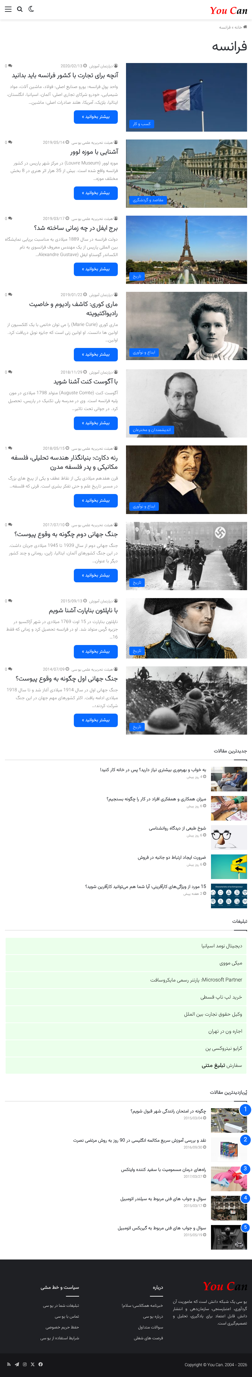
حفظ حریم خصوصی (62, 1327)
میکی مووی (231, 963)
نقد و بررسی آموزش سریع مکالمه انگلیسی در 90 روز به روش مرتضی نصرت (139, 1140)
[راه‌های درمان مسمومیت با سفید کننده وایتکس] (229, 1179)
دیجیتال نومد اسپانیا (221, 946)
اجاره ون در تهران (225, 1031)
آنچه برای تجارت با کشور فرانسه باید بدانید (65, 75)
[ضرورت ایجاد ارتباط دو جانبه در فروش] (229, 866)
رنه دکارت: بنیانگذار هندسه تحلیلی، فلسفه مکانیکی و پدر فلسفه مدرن (64, 462)
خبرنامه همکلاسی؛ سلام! (142, 1305)
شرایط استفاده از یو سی (59, 1338)
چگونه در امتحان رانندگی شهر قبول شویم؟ (168, 1111)
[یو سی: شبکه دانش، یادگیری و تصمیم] (216, 10)
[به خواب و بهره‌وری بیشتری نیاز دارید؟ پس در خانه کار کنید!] (229, 779)
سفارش (222, 1065)
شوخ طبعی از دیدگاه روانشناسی (177, 828)
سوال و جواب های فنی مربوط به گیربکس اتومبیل (162, 1228)
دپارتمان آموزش (101, 66)
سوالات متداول (150, 1327)
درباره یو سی (153, 1316)
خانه (239, 27)
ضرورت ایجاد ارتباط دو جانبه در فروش (172, 857)
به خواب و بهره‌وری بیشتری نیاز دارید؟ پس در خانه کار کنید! (153, 770)
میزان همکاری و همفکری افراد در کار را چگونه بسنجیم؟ (156, 799)
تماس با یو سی (67, 1316)
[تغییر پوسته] (31, 12)
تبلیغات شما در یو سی (61, 1305)
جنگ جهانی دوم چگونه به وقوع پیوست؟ (66, 534)
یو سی (241, 1302)
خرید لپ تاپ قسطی (221, 997)
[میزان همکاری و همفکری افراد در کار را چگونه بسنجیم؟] (229, 808)
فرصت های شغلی (148, 1338)
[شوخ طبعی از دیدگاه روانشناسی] (229, 837)
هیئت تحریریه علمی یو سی (92, 143)
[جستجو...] (19, 12)
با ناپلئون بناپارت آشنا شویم (83, 610)
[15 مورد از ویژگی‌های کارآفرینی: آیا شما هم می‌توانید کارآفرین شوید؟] (229, 896)
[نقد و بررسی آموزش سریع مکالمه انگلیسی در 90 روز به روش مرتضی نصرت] (229, 1149)
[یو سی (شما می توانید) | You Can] (210, 1285)
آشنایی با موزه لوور (94, 152)
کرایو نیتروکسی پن (223, 1048)
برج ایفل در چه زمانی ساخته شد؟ (76, 228)
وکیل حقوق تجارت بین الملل (213, 1014)
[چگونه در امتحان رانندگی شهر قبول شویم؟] (229, 1120)
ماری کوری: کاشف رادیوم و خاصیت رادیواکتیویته (73, 309)
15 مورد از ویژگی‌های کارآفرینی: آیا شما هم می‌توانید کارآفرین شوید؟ (145, 887)
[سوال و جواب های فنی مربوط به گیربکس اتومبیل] (229, 1237)
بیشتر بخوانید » (96, 116)
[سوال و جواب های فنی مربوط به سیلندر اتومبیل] (229, 1208)
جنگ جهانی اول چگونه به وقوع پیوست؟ (67, 679)
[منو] (8, 12)
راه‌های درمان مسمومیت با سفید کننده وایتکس (163, 1169)
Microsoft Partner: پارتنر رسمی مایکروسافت (196, 980)
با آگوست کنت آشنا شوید (85, 382)
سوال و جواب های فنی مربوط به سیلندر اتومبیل (163, 1199)
